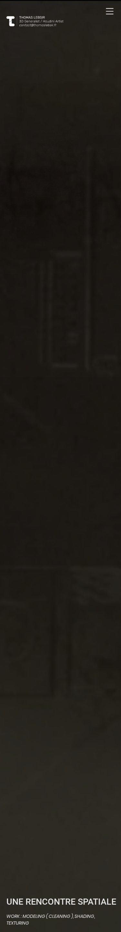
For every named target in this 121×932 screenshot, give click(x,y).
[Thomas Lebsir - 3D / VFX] (41, 22)
